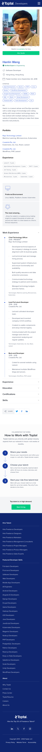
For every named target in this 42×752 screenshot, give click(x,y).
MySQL (26, 94)
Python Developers (10, 648)
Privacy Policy (10, 742)
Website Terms (21, 742)
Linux (33, 87)
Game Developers (9, 607)
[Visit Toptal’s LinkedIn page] (12, 729)
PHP (27, 87)
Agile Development (9, 87)
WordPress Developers (11, 672)
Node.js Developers (10, 635)
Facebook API (8, 100)
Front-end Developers (11, 570)
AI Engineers (7, 586)
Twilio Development (21, 100)
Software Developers (10, 574)
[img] (14, 65)
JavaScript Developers (11, 623)
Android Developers (10, 591)
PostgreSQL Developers (11, 643)
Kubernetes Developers (11, 627)
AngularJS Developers (11, 595)
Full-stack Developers (10, 566)
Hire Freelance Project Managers (15, 545)
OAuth (11, 97)
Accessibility (32, 742)
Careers (5, 701)
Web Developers (9, 578)
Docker (6, 90)
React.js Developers (10, 652)
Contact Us (7, 689)
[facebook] (21, 411)
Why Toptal (7, 685)
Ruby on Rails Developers (12, 656)
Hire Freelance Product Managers (15, 549)
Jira (31, 100)
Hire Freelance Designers (12, 533)
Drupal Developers (9, 603)
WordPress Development (18, 90)
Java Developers (9, 619)
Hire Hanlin (21, 53)
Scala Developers (9, 664)
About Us (6, 705)
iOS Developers (8, 615)
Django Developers (10, 599)
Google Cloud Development (12, 94)
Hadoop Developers (10, 611)
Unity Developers (9, 668)
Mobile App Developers (11, 582)
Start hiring (21, 507)
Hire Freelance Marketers (12, 537)
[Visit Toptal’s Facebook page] (24, 729)
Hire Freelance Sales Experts (13, 554)
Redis (32, 94)
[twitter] (16, 411)
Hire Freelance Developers (12, 529)
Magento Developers (10, 631)
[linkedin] (26, 411)
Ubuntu (21, 87)
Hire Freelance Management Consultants (18, 541)
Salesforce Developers (11, 660)
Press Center (7, 693)
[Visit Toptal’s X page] (18, 729)
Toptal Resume (8, 697)
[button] (21, 232)
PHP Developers (9, 639)
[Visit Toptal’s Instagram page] (30, 729)
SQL (5, 97)
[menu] (39, 3)
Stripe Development (23, 97)
